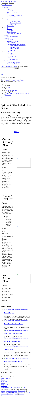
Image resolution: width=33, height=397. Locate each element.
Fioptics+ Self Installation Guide (13, 333)
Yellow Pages (4, 384)
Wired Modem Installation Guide (13, 324)
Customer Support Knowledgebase (14, 93)
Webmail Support (9, 313)
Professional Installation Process (13, 362)
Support (3, 383)
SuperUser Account (11, 90)
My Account (4, 1)
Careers (3, 380)
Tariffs (16, 394)
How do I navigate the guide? (12, 341)
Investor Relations (6, 378)
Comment (8, 87)
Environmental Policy (18, 392)
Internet (27, 93)
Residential (5, 3)
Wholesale (4, 386)
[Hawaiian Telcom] (6, 5)
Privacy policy (22, 391)
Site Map (21, 394)
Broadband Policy (6, 392)
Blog (15, 1)
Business (11, 3)
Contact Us (11, 1)
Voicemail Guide (8, 349)
